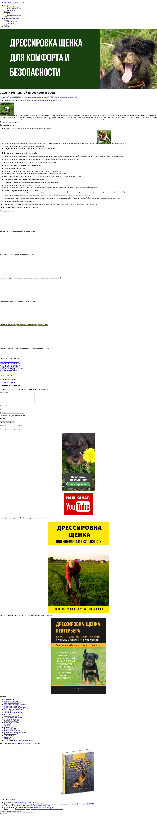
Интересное (8, 714)
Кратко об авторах (13, 7)
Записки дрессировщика (12, 712)
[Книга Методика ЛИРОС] (78, 515)
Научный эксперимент (11, 18)
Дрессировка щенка (14, 15)
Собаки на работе (10, 734)
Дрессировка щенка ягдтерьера (14, 708)
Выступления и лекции (11, 703)
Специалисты (8, 735)
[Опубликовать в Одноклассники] (11, 368)
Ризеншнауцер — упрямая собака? (26, 802)
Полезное (7, 727)
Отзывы (6, 20)
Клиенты (10, 13)
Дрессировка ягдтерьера (12, 709)
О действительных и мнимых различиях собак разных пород (33, 807)
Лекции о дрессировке (11, 719)
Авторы (6, 5)
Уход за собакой (9, 739)
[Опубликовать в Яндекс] (0, 372)
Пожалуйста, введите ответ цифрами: (13, 415)
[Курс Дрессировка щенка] (78, 612)
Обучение (7, 12)
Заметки (6, 711)
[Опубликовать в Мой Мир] (9, 367)
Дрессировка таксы (10, 706)
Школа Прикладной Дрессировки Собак (17, 740)
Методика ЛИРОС (47, 97)
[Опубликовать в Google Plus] (10, 363)
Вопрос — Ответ (9, 701)
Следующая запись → (7, 382)
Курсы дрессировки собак (31, 97)
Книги (5, 17)
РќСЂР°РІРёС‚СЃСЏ (7, 375)
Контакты (7, 26)
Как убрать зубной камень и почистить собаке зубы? (33, 805)
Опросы (6, 724)
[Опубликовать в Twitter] (8, 370)
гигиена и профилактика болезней (65, 97)
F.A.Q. (6, 25)
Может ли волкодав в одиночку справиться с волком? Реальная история (39, 809)
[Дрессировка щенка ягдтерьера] (78, 490)
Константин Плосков (14, 8)
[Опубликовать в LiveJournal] (10, 365)
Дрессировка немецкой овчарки (14, 704)
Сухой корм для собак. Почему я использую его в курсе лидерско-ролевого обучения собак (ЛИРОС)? (59, 804)
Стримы (6, 737)
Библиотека (8, 699)
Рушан (6, 809)
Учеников (10, 23)
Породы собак (8, 729)
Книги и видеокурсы (10, 716)
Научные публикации (11, 722)
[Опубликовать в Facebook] (9, 362)
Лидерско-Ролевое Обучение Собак (12, 2)
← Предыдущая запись (8, 379)
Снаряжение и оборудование (13, 732)
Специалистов (12, 21)
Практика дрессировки (11, 730)
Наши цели (11, 10)
